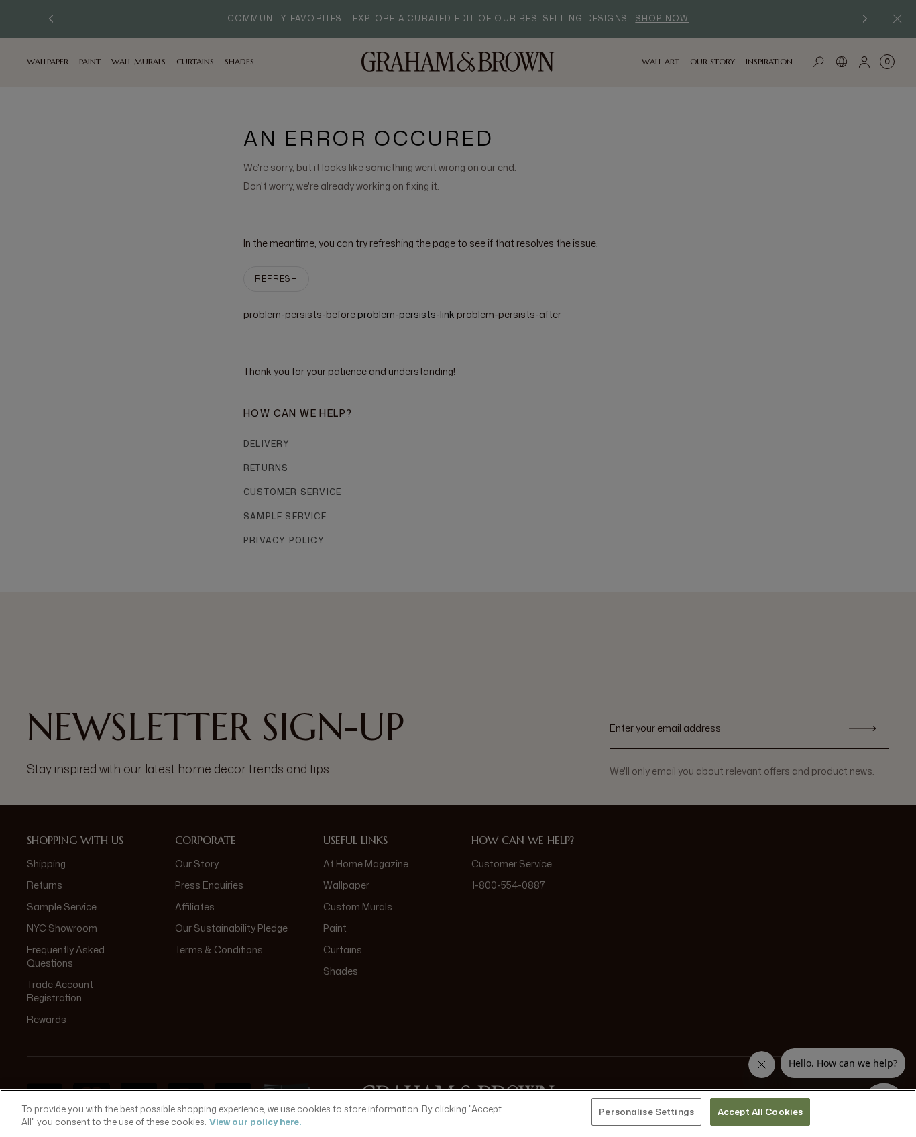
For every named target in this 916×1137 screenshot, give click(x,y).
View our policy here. (255, 1122)
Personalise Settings (646, 1111)
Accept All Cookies (760, 1111)
